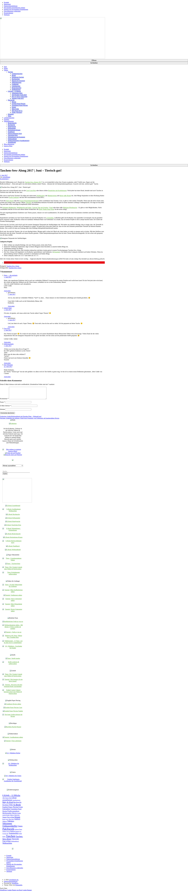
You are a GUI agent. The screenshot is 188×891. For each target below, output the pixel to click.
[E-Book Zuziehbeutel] (12, 505)
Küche (6, 819)
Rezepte (17, 831)
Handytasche (12, 126)
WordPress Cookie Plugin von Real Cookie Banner (16, 890)
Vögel (51, 207)
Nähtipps (10, 821)
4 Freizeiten (50, 218)
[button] (8, 263)
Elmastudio (18, 885)
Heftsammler (12, 128)
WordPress (15, 883)
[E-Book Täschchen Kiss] (12, 525)
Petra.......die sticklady (11, 275)
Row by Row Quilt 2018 (19, 96)
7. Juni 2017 (8, 346)
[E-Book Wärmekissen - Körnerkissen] (12, 530)
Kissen (14, 107)
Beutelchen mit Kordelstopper (57, 190)
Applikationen (16, 800)
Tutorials (15, 839)
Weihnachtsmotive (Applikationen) (18, 140)
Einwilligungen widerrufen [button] (12, 11)
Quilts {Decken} (17, 112)
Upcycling (6, 841)
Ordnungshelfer (9, 826)
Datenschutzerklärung (10, 6)
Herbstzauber (7, 813)
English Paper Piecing (18, 103)
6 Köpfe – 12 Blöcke (14, 91)
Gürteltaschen (16, 86)
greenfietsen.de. (14, 880)
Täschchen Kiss (13, 135)
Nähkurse (4, 821)
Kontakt (6, 2)
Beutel (14, 75)
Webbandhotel (12, 139)
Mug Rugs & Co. (17, 111)
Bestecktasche (12, 123)
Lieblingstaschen (9, 118)
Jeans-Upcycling (8, 817)
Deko (9, 116)
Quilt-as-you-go (6, 831)
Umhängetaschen (17, 74)
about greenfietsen (9, 799)
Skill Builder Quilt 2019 (19, 95)
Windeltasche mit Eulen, (24, 207)
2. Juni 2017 (8, 330)
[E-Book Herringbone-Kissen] (12, 537)
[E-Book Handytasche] (12, 521)
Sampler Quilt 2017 (18, 98)
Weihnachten (7, 843)
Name (2, 402)
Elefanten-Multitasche (9, 207)
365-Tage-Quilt (7, 798)
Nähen (6, 70)
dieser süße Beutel (65, 195)
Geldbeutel (15, 84)
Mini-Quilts (15, 109)
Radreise (12, 831)
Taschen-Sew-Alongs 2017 (33, 182)
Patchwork (11, 100)
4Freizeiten (56, 252)
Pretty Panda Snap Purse (46, 209)
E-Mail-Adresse (5, 406)
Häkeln (12, 815)
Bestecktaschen (16, 88)
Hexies (14, 813)
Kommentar (4, 398)
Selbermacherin (9, 344)
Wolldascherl (41, 195)
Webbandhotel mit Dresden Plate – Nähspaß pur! (20, 416)
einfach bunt (8, 308)
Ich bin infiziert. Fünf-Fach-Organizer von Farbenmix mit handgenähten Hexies (29, 418)
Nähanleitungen (9, 121)
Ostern (20, 826)
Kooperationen (8, 13)
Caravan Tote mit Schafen (40, 207)
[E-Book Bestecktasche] (13, 534)
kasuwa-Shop (8, 146)
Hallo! (6, 68)
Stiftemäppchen (16, 82)
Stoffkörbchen (16, 89)
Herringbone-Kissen (14, 130)
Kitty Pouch (10, 201)
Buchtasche (11, 125)
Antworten (7, 291)
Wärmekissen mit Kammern (16, 137)
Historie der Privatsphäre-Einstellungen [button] (16, 9)
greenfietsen (6, 177)
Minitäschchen (52, 195)
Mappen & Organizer (18, 81)
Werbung (7, 15)
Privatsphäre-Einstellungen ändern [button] (14, 8)
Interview (17, 815)
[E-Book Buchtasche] (13, 514)
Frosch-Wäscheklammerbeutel (28, 201)
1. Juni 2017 (4, 175)
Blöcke (14, 102)
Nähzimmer (7, 823)
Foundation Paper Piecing (20, 105)
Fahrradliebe (6, 809)
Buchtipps (5, 805)
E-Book (17, 804)
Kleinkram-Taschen (18, 77)
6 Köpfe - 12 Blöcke (11, 795)
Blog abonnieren (9, 144)
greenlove (15, 811)
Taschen (10, 72)
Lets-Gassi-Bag (31, 190)
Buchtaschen (16, 79)
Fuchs (9, 811)
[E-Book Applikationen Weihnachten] (12, 511)
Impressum (7, 4)
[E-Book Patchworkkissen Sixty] (12, 542)
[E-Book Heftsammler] (12, 518)
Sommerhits (14, 833)
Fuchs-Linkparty (14, 197)
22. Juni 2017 (8, 366)
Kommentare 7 (4, 179)
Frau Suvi (7, 328)
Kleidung (11, 114)
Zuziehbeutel (12, 142)
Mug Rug (11, 819)
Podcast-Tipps (18, 829)
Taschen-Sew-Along (12, 266)
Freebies (6, 119)
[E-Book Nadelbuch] (13, 546)
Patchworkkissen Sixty (15, 133)
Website (2, 409)
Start (5, 67)
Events (21, 807)
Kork (3, 819)
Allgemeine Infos (17, 93)
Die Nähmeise (8, 365)
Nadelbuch (11, 132)
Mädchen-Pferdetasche (70, 207)
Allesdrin (28, 202)
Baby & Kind (7, 802)
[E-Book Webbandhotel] (13, 549)
